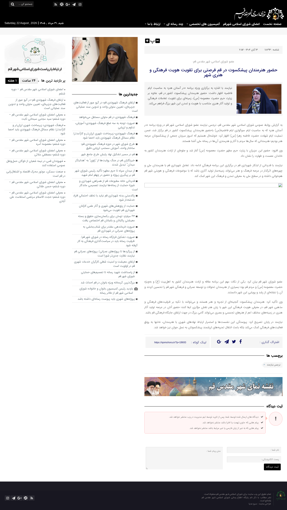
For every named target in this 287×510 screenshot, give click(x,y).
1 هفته (12, 80)
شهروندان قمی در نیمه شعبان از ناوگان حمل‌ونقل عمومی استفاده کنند (35, 163)
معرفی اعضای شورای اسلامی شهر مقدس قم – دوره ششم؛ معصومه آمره (37, 142)
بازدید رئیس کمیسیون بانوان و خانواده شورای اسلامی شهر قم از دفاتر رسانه (106, 291)
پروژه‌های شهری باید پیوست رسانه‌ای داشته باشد (106, 299)
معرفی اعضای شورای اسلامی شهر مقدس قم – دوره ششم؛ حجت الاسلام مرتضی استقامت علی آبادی (37, 197)
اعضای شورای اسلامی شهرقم (241, 24)
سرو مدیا (253, 504)
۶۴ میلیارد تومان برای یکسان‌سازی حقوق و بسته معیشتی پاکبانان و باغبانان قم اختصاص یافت (106, 218)
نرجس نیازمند (273, 365)
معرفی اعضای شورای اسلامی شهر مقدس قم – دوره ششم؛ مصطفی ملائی (37, 153)
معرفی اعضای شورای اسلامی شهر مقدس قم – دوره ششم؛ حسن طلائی (37, 184)
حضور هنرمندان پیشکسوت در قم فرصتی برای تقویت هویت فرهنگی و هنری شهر (213, 72)
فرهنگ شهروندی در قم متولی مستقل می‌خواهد (107, 117)
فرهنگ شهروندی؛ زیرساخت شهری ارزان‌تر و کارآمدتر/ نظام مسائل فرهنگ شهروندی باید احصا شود (104, 136)
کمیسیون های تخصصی (204, 24)
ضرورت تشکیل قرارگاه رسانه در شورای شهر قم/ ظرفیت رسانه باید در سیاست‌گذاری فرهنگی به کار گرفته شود (108, 241)
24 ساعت (29, 80)
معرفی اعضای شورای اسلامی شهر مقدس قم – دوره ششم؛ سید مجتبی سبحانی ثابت (37, 117)
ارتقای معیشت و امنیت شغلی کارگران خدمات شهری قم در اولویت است (104, 264)
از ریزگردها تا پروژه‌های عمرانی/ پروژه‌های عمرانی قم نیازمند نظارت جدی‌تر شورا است (104, 254)
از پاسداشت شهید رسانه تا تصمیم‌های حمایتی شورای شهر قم (108, 274)
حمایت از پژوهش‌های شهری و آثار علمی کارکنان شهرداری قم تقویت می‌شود (107, 208)
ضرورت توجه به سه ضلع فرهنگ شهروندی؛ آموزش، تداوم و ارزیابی (105, 125)
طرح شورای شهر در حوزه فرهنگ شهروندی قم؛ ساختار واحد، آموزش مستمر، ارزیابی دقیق (108, 146)
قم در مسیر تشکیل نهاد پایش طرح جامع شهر (108, 154)
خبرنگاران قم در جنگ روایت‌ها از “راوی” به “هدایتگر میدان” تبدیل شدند (105, 162)
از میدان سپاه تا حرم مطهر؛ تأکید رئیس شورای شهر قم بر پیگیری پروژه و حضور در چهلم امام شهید (105, 173)
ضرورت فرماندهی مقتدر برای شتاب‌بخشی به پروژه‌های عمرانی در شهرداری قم (109, 229)
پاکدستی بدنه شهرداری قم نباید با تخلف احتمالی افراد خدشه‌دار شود (104, 198)
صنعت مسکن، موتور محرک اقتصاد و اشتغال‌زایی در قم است (35, 174)
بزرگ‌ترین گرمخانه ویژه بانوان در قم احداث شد (108, 283)
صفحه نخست (272, 24)
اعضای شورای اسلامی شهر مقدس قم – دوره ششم (38, 91)
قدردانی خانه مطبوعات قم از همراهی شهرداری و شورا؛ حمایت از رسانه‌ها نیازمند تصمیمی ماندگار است (108, 185)
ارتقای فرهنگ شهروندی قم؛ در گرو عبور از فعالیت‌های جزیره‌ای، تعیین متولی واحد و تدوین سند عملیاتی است (106, 107)
